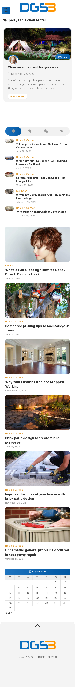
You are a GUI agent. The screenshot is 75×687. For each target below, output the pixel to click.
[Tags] (62, 131)
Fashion (9, 265)
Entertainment (17, 96)
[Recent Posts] (13, 131)
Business (21, 190)
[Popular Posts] (29, 131)
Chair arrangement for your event (35, 67)
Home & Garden (25, 140)
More (61, 56)
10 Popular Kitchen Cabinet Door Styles (41, 211)
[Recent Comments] (46, 131)
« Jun (8, 612)
